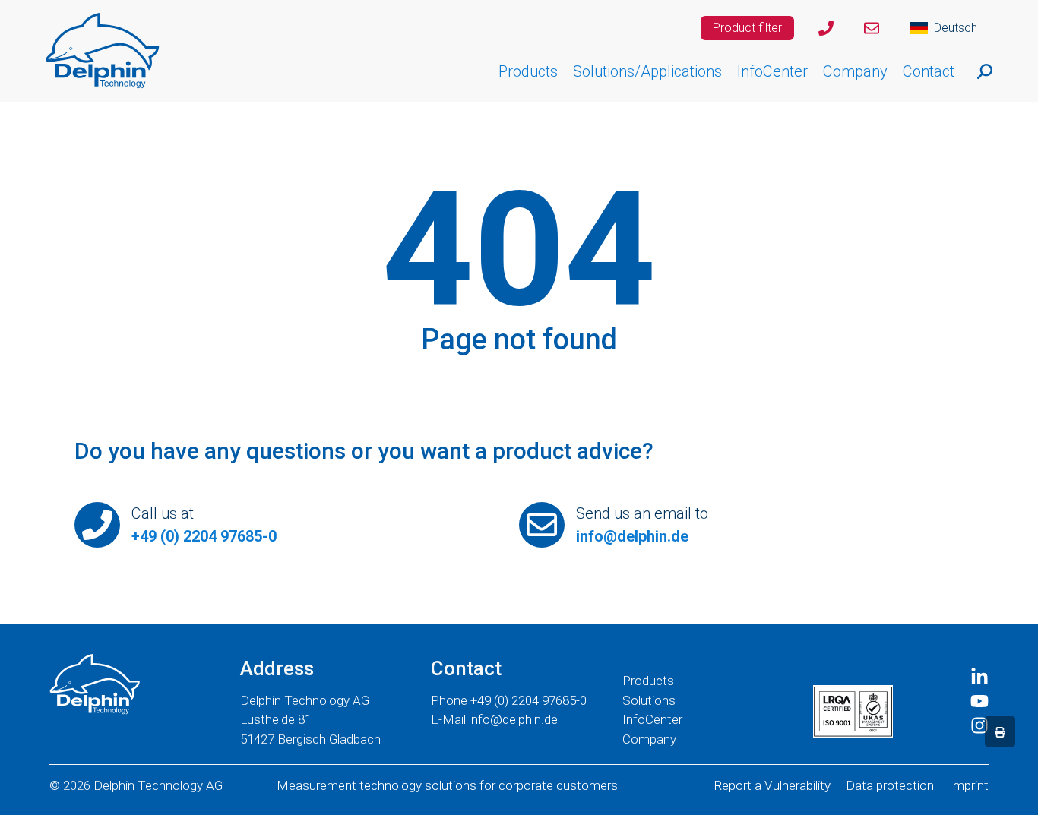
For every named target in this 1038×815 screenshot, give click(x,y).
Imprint (969, 785)
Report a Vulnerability (772, 785)
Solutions (649, 700)
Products (648, 680)
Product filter (747, 28)
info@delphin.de (632, 536)
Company (649, 739)
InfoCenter (652, 719)
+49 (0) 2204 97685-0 (204, 536)
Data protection (890, 785)
